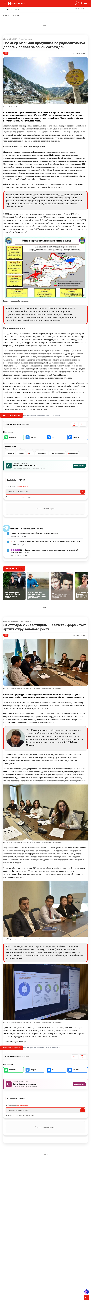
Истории (16, 15)
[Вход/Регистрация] (81, 3)
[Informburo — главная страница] (17, 3)
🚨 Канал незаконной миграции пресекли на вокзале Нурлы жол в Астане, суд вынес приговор (45, 541)
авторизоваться (22, 487)
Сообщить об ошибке (11, 415)
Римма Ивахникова (25, 39)
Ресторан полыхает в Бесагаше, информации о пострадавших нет (34, 533)
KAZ (85, 3)
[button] (81, 9)
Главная (6, 15)
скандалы (73, 453)
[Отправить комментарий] (82, 492)
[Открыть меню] (5, 3)
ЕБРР (31, 453)
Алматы (11, 453)
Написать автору (81, 53)
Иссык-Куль (42, 453)
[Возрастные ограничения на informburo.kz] (76, 3)
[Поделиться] (86, 1297)
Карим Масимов (58, 453)
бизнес (21, 453)
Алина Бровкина (25, 621)
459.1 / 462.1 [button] (12, 9)
